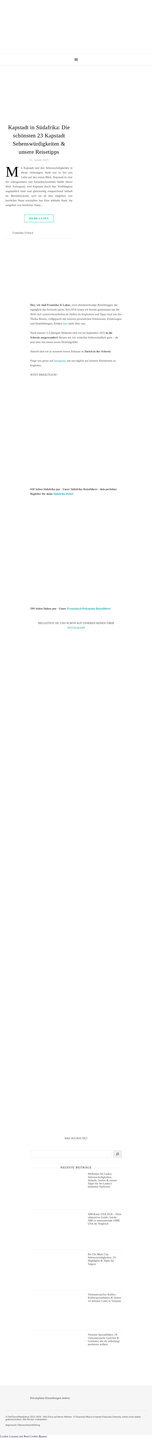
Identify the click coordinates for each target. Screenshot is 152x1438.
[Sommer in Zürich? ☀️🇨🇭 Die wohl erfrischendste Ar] (76, 722)
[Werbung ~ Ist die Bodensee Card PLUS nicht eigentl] (76, 667)
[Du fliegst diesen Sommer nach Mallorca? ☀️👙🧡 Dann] (76, 1101)
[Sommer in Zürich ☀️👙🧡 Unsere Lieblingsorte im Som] (76, 884)
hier (65, 323)
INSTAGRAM (75, 627)
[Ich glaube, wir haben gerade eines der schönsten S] (76, 937)
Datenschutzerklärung (29, 1424)
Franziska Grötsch (23, 232)
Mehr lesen (39, 218)
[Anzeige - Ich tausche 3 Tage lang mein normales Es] (76, 1046)
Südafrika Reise (62, 493)
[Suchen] (117, 1154)
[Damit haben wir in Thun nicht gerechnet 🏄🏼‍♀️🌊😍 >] (76, 831)
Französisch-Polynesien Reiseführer (88, 608)
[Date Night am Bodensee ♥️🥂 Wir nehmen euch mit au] (76, 992)
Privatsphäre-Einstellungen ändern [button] (50, 1398)
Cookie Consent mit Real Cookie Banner (23, 1436)
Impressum (11, 1424)
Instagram (59, 360)
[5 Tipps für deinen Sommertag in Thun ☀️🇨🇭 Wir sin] (76, 776)
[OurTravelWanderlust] (76, 27)
